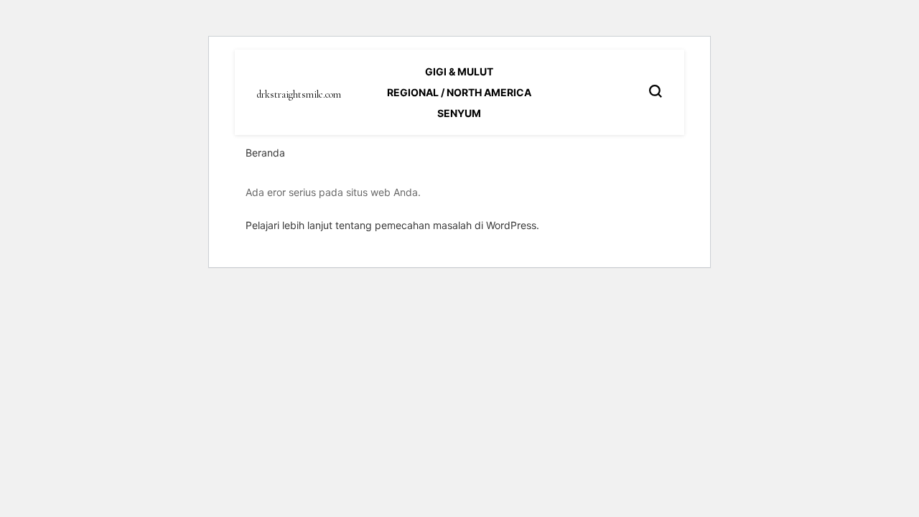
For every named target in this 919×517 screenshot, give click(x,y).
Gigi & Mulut (459, 71)
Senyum (459, 113)
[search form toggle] (655, 91)
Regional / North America (459, 92)
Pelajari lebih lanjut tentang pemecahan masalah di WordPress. (392, 225)
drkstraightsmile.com (299, 94)
